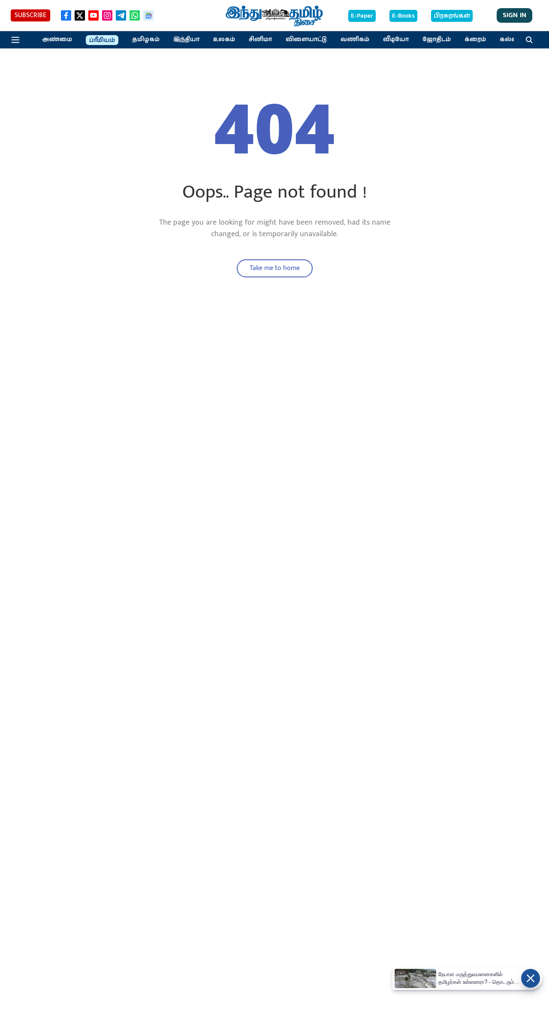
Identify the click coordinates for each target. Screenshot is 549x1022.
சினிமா (260, 39)
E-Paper (362, 16)
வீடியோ (396, 39)
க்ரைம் (475, 39)
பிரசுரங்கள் (452, 16)
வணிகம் (355, 39)
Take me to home (275, 268)
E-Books (403, 16)
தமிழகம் (146, 39)
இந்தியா (186, 39)
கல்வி (509, 39)
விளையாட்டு (306, 39)
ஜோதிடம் (436, 39)
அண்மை (57, 39)
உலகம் (224, 39)
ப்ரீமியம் (102, 40)
